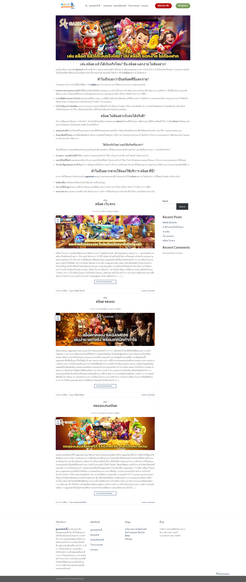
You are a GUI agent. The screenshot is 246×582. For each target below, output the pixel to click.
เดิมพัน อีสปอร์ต (170, 222)
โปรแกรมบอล (134, 6)
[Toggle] (120, 529)
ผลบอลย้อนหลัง (120, 6)
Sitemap (128, 539)
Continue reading (105, 282)
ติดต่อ (127, 535)
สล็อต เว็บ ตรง (105, 204)
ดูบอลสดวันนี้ (94, 6)
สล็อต (105, 200)
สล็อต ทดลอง (105, 301)
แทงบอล (144, 6)
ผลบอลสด (108, 6)
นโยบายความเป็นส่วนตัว (136, 529)
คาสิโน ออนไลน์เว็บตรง (173, 227)
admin (115, 211)
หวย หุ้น (166, 231)
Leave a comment (148, 291)
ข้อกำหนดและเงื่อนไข (135, 532)
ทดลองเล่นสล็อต (105, 405)
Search (165, 201)
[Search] (86, 5)
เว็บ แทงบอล (168, 236)
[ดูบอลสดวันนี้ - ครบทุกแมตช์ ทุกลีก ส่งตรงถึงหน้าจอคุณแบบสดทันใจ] (68, 6)
